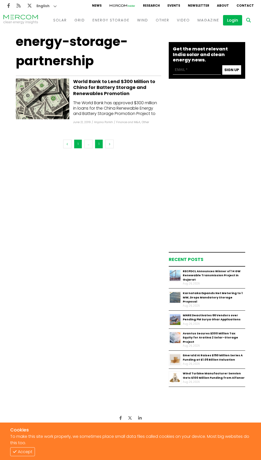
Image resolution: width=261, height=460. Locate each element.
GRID (79, 20)
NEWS (97, 5)
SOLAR (60, 20)
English (42, 6)
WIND (142, 20)
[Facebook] (8, 6)
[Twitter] (29, 6)
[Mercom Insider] (122, 6)
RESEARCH (151, 5)
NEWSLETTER (198, 5)
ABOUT (223, 5)
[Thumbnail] (175, 275)
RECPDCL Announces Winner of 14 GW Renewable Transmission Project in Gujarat (212, 275)
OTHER (162, 20)
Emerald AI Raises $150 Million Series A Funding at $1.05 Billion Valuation (213, 357)
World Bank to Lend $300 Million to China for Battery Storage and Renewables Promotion (114, 87)
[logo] (21, 20)
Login (232, 20)
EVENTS (173, 5)
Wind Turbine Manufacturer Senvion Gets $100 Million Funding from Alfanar (214, 375)
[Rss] (18, 6)
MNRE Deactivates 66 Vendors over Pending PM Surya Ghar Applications (212, 317)
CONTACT (245, 5)
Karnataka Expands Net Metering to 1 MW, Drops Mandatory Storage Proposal (213, 297)
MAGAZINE (208, 20)
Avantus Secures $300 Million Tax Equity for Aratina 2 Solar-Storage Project (210, 337)
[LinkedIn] (140, 418)
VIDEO (183, 20)
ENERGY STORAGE (111, 20)
